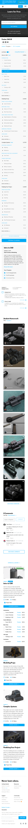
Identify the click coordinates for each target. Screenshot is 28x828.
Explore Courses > (6, 807)
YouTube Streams (6, 789)
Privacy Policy (5, 801)
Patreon (3, 788)
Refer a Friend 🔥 (18, 801)
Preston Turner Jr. (10, 540)
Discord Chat (17, 797)
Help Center (4, 797)
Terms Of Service (6, 803)
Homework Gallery (18, 799)
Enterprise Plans (5, 791)
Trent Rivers (9, 524)
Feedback (4, 799)
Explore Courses (5, 786)
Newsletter (16, 788)
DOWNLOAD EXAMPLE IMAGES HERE (14, 297)
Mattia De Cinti (9, 532)
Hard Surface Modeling (10, 252)
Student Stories (17, 786)
